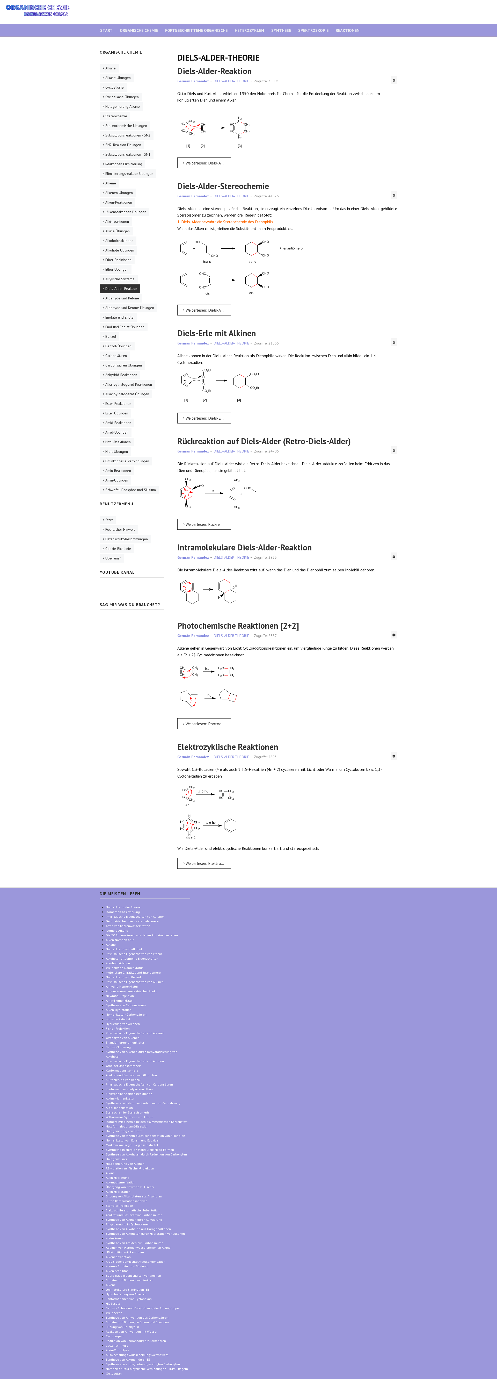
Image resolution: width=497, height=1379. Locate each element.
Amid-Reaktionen (118, 422)
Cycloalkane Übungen (122, 97)
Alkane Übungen (118, 77)
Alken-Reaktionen (118, 202)
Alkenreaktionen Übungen (125, 212)
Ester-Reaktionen (118, 403)
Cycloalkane (114, 87)
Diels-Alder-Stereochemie (223, 186)
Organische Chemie (139, 30)
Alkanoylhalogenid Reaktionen (128, 384)
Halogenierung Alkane (122, 106)
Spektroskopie (313, 30)
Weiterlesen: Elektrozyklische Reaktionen (208, 863)
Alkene (110, 183)
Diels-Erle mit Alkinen (216, 333)
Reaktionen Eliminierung (123, 164)
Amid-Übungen (116, 432)
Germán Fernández (193, 81)
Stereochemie (116, 116)
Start (106, 30)
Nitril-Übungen (116, 451)
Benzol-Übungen (118, 346)
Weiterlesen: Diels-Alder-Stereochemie (208, 310)
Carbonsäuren (116, 355)
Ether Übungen (116, 269)
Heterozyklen (249, 30)
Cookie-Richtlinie (118, 548)
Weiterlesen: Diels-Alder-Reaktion (208, 163)
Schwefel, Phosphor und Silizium (130, 489)
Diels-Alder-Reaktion (214, 71)
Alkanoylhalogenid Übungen (127, 394)
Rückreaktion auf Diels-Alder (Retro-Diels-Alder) (264, 441)
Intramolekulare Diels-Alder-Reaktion (244, 547)
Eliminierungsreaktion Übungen (129, 173)
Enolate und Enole (119, 317)
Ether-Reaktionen (118, 259)
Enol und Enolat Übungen (124, 327)
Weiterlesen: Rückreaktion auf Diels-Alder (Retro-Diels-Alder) (208, 524)
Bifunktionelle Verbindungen (127, 461)
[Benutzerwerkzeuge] (394, 80)
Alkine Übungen (117, 231)
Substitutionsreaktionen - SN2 (127, 135)
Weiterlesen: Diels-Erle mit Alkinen (208, 418)
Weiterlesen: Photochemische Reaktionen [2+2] (208, 723)
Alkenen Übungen (119, 192)
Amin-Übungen (116, 480)
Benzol (110, 336)
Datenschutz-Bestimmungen (126, 539)
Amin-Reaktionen (118, 470)
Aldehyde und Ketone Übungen (129, 307)
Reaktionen (348, 30)
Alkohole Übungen (119, 250)
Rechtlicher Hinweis (120, 529)
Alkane (110, 68)
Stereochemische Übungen (126, 125)
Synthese (281, 30)
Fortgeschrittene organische (196, 30)
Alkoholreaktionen (119, 240)
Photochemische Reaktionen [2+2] (238, 625)
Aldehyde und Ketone (122, 298)
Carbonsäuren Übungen (123, 365)
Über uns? (113, 558)
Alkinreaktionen (117, 221)
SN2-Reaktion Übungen (123, 144)
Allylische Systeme (120, 279)
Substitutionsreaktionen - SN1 (127, 154)
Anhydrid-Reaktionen (121, 374)
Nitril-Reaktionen (118, 442)
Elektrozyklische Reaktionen (227, 746)
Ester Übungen (116, 413)
